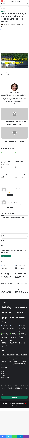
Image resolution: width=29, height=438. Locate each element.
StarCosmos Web (14, 405)
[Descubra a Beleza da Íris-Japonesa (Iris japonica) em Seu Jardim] (21, 285)
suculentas (24, 361)
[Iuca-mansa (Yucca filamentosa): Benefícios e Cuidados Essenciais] (7, 268)
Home (2, 371)
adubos (3, 356)
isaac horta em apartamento (16, 356)
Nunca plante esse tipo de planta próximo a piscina (7, 161)
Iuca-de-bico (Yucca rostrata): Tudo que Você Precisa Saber (6, 291)
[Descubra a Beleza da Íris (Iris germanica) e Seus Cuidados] (14, 343)
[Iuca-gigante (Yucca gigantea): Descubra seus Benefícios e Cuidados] (21, 268)
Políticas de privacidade (6, 377)
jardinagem (4, 359)
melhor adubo (19, 359)
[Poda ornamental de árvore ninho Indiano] (21, 170)
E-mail (3, 240)
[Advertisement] (14, 20)
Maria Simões (14, 92)
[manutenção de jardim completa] (7, 170)
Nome (2, 235)
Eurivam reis (11, 200)
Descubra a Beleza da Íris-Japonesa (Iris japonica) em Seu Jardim (21, 291)
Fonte (2, 78)
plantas (9, 361)
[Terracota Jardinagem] (8, 3)
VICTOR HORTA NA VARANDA (19, 363)
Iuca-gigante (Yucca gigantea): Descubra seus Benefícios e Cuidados (20, 275)
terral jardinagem (9, 363)
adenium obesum (10, 354)
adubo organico (24, 354)
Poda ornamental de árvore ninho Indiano (20, 175)
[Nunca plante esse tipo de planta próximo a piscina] (7, 155)
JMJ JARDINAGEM (11, 359)
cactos (7, 356)
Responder (10, 194)
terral (3, 363)
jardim (24, 356)
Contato (3, 375)
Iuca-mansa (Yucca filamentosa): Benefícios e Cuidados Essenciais (7, 275)
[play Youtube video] (14, 60)
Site (2, 245)
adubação (17, 354)
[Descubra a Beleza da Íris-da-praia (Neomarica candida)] (23, 335)
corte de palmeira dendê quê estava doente (21, 160)
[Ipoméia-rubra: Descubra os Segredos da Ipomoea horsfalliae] (23, 343)
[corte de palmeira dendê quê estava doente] (21, 155)
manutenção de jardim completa (6, 175)
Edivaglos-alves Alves (14, 188)
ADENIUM (4, 354)
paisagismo (4, 361)
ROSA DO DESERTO (16, 361)
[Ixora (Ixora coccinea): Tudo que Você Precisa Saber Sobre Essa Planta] (5, 328)
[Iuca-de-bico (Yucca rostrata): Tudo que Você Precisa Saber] (7, 285)
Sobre (2, 373)
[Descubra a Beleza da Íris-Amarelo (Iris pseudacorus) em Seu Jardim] (5, 343)
